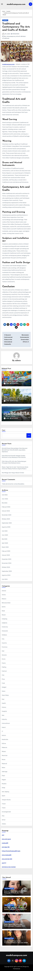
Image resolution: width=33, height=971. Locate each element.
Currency (4, 647)
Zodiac (4, 824)
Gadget (4, 687)
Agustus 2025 (6, 527)
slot (3, 835)
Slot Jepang (5, 791)
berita (3, 607)
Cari (3, 430)
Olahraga (4, 771)
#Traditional (5, 38)
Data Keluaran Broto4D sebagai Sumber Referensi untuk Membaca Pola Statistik (15, 909)
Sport (3, 795)
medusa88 (5, 843)
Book (3, 611)
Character (5, 631)
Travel (4, 803)
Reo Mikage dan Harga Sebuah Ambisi (13, 472)
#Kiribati (23, 36)
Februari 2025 (6, 551)
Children (4, 635)
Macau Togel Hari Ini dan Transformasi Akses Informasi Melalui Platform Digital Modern (16, 942)
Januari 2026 (6, 511)
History (4, 707)
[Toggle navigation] (2, 4)
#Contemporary (11, 36)
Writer (3, 820)
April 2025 (5, 543)
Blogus (25, 966)
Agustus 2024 (6, 575)
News (3, 767)
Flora (3, 679)
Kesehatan (5, 739)
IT (2, 731)
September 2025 (7, 523)
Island (3, 727)
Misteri (4, 751)
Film (3, 675)
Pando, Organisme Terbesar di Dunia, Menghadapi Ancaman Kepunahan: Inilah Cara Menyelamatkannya (16, 399)
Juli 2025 (5, 531)
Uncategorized (6, 812)
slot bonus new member (9, 867)
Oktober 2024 (6, 567)
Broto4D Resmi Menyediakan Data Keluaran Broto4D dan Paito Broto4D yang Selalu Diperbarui (14, 450)
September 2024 (7, 571)
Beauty (4, 598)
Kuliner (4, 743)
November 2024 (6, 563)
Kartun (4, 735)
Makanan (4, 747)
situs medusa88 (6, 855)
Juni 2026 (5, 499)
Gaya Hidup (5, 695)
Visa (3, 816)
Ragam (4, 779)
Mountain (5, 755)
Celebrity (4, 623)
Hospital (4, 711)
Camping (4, 619)
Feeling (4, 667)
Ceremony (5, 627)
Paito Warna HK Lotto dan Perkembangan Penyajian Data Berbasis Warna (14, 926)
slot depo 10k (5, 847)
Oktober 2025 (6, 519)
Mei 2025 (4, 539)
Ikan (3, 715)
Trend (3, 807)
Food (3, 683)
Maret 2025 (5, 547)
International (6, 723)
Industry (4, 719)
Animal (4, 590)
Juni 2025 (5, 535)
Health (4, 703)
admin (8, 34)
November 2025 (6, 515)
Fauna (4, 663)
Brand (4, 615)
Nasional (4, 763)
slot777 (4, 863)
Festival (4, 671)
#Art (5, 36)
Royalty (4, 783)
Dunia (3, 659)
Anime (4, 594)
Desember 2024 (6, 559)
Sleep (3, 787)
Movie (3, 759)
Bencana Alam (6, 603)
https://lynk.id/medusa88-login (11, 851)
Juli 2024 (5, 579)
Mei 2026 (4, 503)
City (3, 639)
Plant (3, 775)
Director (4, 655)
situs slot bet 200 (7, 859)
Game (3, 691)
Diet (3, 651)
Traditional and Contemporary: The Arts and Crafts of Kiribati (16, 27)
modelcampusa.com (16, 4)
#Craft (18, 36)
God (3, 699)
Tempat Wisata (6, 799)
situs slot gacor (6, 839)
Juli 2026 (5, 495)
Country (5, 20)
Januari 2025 (6, 555)
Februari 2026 (6, 507)
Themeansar (16, 968)
